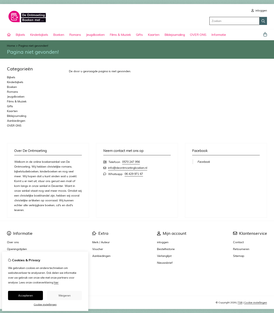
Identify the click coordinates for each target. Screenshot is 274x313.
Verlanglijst (164, 256)
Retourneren (241, 249)
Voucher (97, 249)
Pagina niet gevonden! (33, 45)
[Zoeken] (263, 21)
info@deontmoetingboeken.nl (127, 168)
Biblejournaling (174, 35)
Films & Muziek (120, 35)
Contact (238, 242)
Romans (75, 35)
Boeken (58, 35)
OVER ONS (198, 35)
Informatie (218, 35)
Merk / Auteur (101, 242)
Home (11, 45)
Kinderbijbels (39, 35)
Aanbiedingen (16, 121)
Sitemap (238, 256)
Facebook (203, 162)
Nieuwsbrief (165, 263)
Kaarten (153, 35)
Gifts (139, 35)
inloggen (261, 10)
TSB (240, 302)
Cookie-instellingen (255, 302)
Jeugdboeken (95, 35)
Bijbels (20, 35)
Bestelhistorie (166, 249)
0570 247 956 (131, 162)
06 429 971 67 (134, 174)
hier (56, 282)
